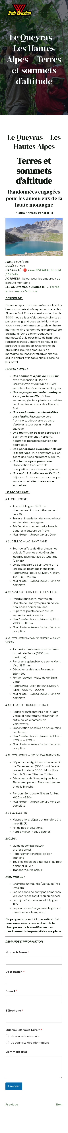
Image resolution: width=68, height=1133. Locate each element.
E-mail (11, 991)
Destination (15, 971)
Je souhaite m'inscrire (25, 1036)
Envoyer (14, 1086)
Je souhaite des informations (30, 1042)
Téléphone (14, 1010)
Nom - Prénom (17, 952)
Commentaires (17, 1052)
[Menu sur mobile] (58, 10)
